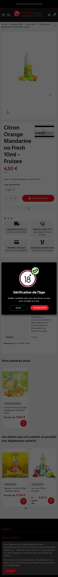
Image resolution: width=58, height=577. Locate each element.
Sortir (18, 308)
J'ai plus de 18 (39, 307)
